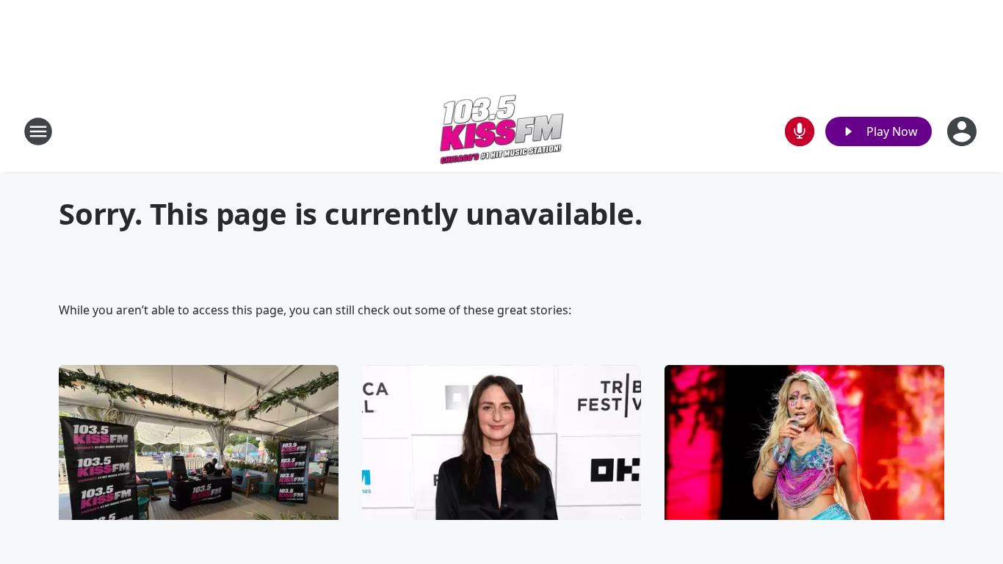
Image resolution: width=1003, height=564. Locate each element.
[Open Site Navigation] (38, 131)
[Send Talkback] (799, 131)
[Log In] (963, 131)
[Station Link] (501, 131)
